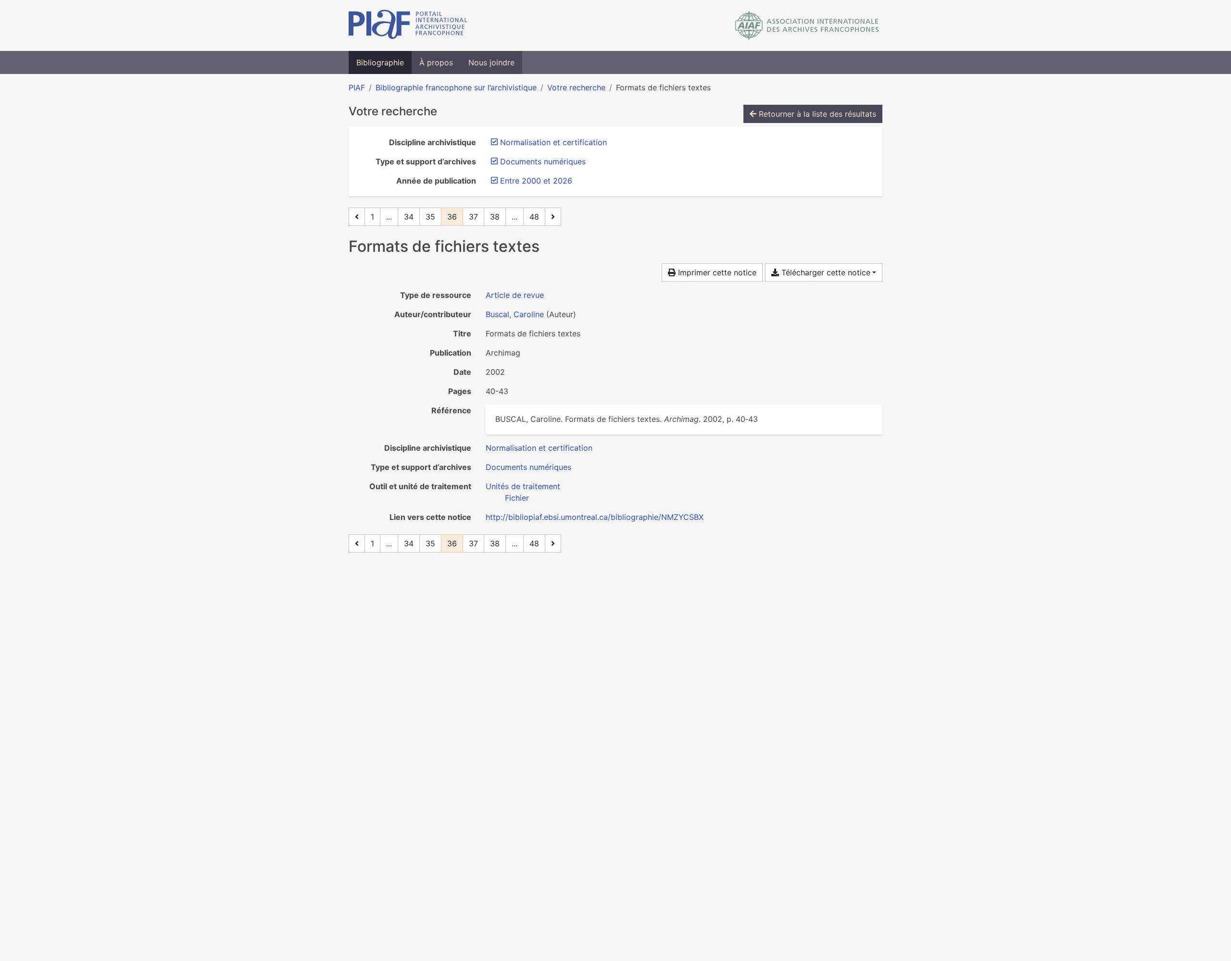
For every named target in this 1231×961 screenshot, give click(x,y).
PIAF (357, 87)
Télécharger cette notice (824, 272)
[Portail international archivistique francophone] (408, 25)
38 (495, 217)
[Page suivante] (553, 217)
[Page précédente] (357, 217)
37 (473, 217)
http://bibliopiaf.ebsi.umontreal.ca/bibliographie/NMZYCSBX (594, 517)
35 (430, 217)
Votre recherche (576, 87)
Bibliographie (380, 62)
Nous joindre (491, 62)
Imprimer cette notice (716, 272)
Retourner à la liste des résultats (816, 114)
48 (534, 217)
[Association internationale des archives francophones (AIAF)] (807, 25)
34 (409, 217)
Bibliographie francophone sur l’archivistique (456, 87)
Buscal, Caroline (515, 314)
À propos (436, 62)
